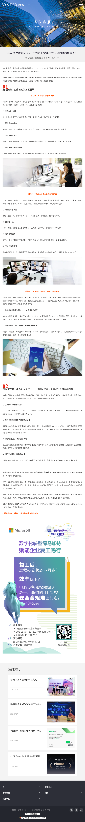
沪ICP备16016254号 (32, 814)
